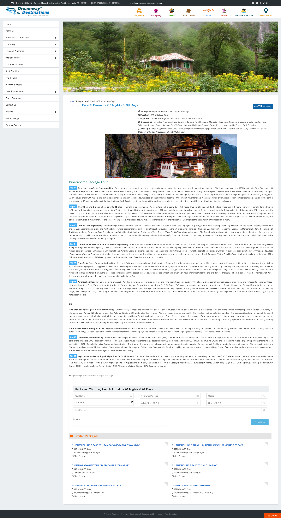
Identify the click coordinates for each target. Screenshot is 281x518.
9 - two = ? (77, 419)
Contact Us (11, 104)
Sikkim (171, 15)
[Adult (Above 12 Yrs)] (170, 403)
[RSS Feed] (267, 3)
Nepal (208, 15)
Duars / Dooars (188, 15)
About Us (10, 30)
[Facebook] (260, 3)
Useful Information (15, 91)
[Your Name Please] (103, 396)
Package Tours (13, 57)
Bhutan (224, 15)
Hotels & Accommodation (18, 37)
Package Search (13, 125)
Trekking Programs (15, 51)
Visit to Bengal (12, 118)
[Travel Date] (103, 403)
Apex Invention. (171, 514)
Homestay (10, 44)
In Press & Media (14, 84)
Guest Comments (14, 98)
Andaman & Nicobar (244, 15)
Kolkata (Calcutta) (14, 64)
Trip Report (11, 77)
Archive (9, 111)
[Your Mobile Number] (236, 396)
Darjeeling (139, 15)
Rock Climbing (12, 71)
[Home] (257, 3)
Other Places (266, 15)
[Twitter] (264, 3)
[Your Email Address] (170, 396)
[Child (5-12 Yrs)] (236, 403)
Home (8, 24)
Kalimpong (156, 15)
